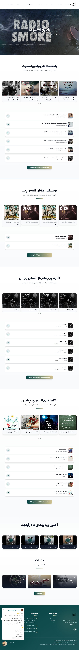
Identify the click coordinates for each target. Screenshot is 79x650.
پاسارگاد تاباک (58, 642)
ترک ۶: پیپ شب (34, 310)
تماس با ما (10, 4)
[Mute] (64, 543)
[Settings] (72, 543)
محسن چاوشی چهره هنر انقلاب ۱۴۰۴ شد (66, 581)
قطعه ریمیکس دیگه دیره (68, 222)
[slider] (67, 543)
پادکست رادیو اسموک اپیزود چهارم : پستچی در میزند (49, 99)
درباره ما (18, 4)
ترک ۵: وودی (16, 310)
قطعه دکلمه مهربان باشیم (50, 432)
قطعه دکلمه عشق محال (69, 432)
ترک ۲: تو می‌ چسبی (70, 310)
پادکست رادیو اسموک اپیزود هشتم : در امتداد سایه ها (12, 99)
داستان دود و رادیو (18, 582)
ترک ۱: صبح (54, 310)
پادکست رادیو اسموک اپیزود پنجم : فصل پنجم (68, 99)
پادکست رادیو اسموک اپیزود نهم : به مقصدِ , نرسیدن (30, 99)
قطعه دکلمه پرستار (33, 432)
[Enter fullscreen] (74, 543)
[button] (40, 104)
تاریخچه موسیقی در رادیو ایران (40, 582)
